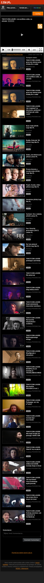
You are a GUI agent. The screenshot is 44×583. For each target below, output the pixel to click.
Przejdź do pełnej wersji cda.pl (22, 553)
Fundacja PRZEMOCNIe (14, 54)
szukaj (37, 14)
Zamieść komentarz (31, 540)
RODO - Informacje (22, 568)
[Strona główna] (6, 2)
